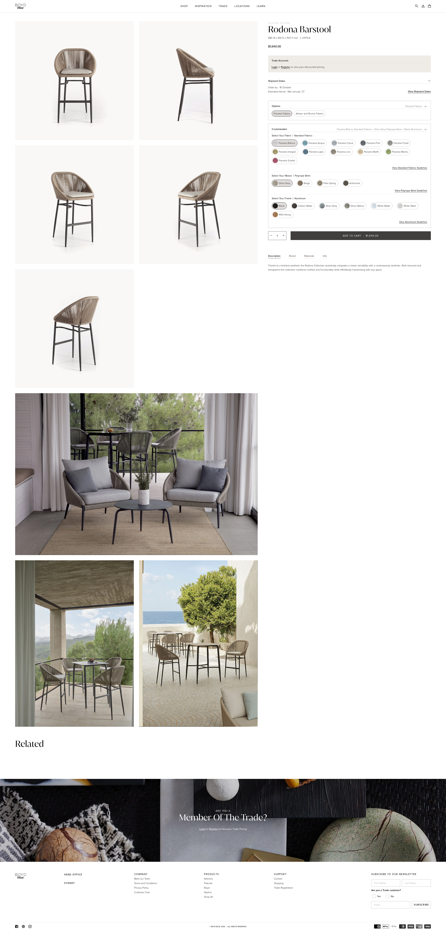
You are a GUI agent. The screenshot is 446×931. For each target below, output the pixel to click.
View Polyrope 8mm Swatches (411, 190)
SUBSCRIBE (421, 905)
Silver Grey (284, 183)
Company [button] (141, 874)
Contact (278, 878)
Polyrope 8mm (291, 176)
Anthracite (354, 183)
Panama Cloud (345, 143)
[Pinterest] (23, 926)
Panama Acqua (316, 143)
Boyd (207, 887)
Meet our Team (142, 878)
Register (213, 829)
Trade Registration (283, 887)
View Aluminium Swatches (413, 222)
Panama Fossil (401, 143)
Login (202, 829)
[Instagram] (30, 926)
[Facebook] (16, 926)
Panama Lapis (316, 151)
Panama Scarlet (287, 160)
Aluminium (289, 198)
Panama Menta (400, 151)
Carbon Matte (305, 205)
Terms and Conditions (145, 883)
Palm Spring (329, 183)
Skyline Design (279, 23)
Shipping (278, 883)
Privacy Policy (141, 887)
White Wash (410, 205)
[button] (184, 6)
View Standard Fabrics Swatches (409, 168)
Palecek (208, 883)
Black (281, 205)
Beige (307, 183)
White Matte (384, 205)
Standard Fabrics (292, 135)
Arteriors (208, 878)
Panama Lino (344, 151)
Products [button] (211, 874)
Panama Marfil (371, 151)
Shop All (208, 896)
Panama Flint (373, 143)
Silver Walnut (357, 205)
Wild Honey (285, 214)
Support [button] (280, 874)
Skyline (208, 892)
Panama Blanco (287, 143)
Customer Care (142, 892)
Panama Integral (287, 151)
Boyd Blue (215, 926)
